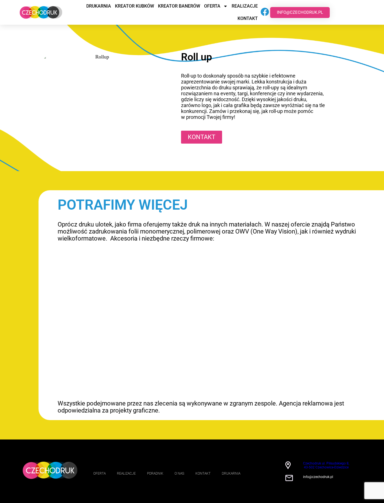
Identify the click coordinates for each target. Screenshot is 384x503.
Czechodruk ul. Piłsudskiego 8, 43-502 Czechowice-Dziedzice (326, 465)
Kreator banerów (179, 6)
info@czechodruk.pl (318, 477)
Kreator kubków (134, 6)
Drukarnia (98, 6)
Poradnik (155, 473)
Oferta (212, 6)
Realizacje (245, 6)
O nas (179, 473)
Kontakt (248, 18)
